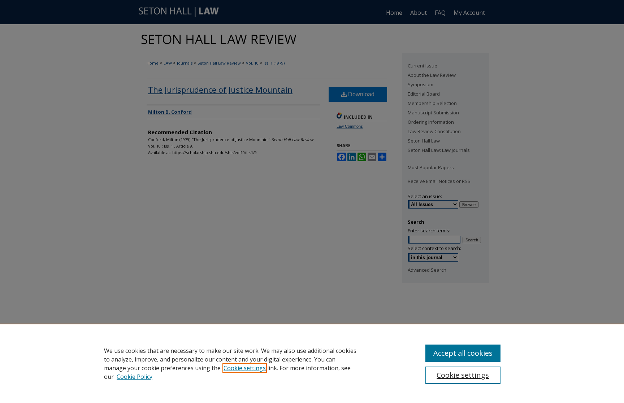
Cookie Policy (134, 377)
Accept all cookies (463, 353)
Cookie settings (245, 368)
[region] (312, 363)
